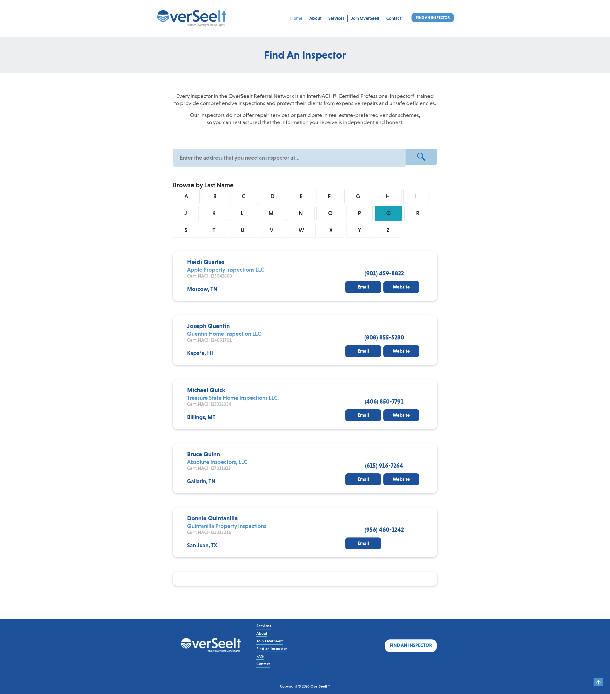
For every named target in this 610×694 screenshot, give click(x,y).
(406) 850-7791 (384, 401)
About (315, 18)
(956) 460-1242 (384, 529)
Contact (393, 18)
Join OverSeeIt (365, 18)
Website (401, 287)
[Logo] (211, 646)
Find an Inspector (271, 648)
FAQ (260, 656)
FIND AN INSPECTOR (433, 17)
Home (296, 18)
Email (363, 287)
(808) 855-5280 (384, 337)
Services (336, 18)
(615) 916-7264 (384, 465)
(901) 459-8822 (384, 273)
